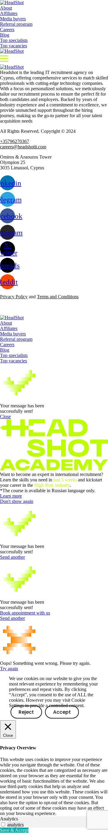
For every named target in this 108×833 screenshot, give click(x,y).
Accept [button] (62, 712)
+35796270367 (14, 141)
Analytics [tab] (9, 818)
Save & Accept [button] (14, 830)
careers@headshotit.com (23, 146)
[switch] (3, 824)
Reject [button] (26, 712)
